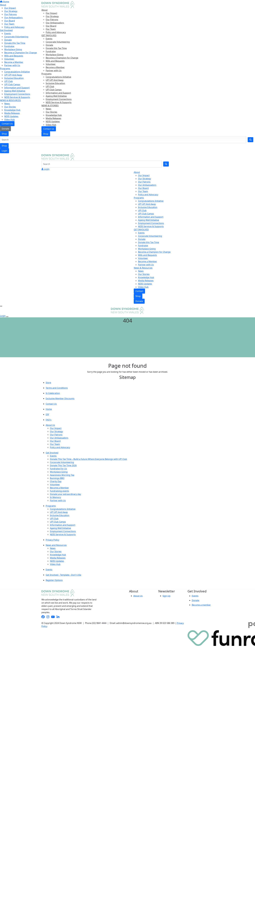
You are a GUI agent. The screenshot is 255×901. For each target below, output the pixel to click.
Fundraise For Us (58, 468)
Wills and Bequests (55, 60)
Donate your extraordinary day (65, 494)
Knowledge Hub (54, 115)
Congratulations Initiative (58, 76)
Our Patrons (52, 19)
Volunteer (51, 64)
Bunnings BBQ (57, 478)
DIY (47, 414)
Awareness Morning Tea (62, 475)
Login (4, 150)
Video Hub (51, 124)
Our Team (51, 29)
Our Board (51, 25)
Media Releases (53, 118)
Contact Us (48, 128)
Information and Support (58, 92)
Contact (139, 291)
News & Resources (143, 267)
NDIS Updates (53, 121)
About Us (50, 425)
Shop (4, 145)
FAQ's (48, 419)
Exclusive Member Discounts (60, 398)
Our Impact (51, 13)
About (44, 9)
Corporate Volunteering (58, 41)
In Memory (55, 497)
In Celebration (53, 393)
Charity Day (55, 481)
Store (48, 382)
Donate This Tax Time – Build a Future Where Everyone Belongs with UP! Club (88, 459)
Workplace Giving (54, 54)
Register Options (54, 580)
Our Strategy (52, 16)
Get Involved (52, 452)
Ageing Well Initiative (56, 96)
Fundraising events (59, 490)
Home (49, 409)
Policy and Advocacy (56, 32)
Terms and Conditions (57, 387)
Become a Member (55, 67)
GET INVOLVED (48, 35)
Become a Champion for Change (62, 57)
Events (49, 38)
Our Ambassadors (55, 22)
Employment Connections (59, 99)
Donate (49, 45)
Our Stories (51, 111)
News (48, 108)
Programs (46, 73)
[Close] (7, 316)
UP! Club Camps (54, 89)
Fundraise (51, 51)
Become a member (201, 604)
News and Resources (56, 545)
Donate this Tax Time (56, 48)
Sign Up (166, 595)
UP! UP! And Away (54, 80)
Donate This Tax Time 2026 (63, 465)
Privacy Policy (52, 539)
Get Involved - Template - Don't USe (63, 574)
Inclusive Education (55, 83)
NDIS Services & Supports (58, 102)
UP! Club (50, 86)
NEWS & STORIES (50, 105)
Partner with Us (53, 70)
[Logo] (58, 4)
